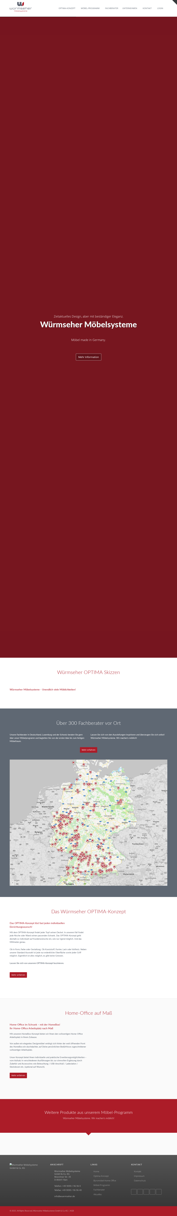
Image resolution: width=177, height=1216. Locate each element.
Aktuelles (97, 1194)
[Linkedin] (152, 1192)
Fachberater (99, 1189)
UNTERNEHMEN (129, 8)
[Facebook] (134, 1192)
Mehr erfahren (88, 750)
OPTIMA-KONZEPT (67, 8)
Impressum (139, 1176)
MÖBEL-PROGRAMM (90, 8)
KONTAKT (147, 8)
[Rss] (159, 1192)
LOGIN (160, 8)
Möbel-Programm (101, 1185)
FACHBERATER (111, 8)
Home (96, 1171)
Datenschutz (140, 1180)
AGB (72, 1211)
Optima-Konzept (101, 1176)
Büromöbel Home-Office (104, 1180)
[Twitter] (140, 1192)
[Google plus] (146, 1192)
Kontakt (137, 1171)
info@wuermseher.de (64, 1196)
